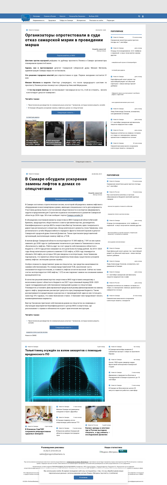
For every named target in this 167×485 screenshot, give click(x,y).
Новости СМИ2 (31, 120)
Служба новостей (99, 49)
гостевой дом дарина (32, 117)
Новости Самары (34, 30)
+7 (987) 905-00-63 (62, 468)
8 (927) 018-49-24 (52, 451)
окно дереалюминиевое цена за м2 (123, 102)
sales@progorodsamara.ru (52, 454)
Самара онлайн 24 (75, 215)
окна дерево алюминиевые (116, 242)
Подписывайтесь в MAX (66, 55)
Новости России (118, 130)
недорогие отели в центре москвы (37, 332)
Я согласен (83, 477)
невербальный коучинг (119, 62)
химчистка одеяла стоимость (117, 206)
